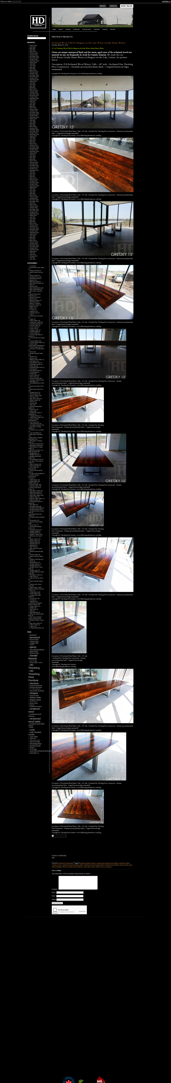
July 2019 (32, 137)
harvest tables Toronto (36, 662)
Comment (55, 889)
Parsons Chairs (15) (35, 484)
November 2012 (34, 246)
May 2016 (32, 192)
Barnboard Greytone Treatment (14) (34, 279)
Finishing (97, 29)
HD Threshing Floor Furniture (34, 675)
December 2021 (34, 93)
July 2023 (32, 64)
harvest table (33, 661)
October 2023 (33, 59)
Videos (113, 6)
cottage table (34, 643)
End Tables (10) (34, 361)
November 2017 (34, 167)
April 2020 (32, 125)
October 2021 (33, 97)
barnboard (33, 635)
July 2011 (32, 257)
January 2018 (33, 164)
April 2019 (32, 142)
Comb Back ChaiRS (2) (36, 322)
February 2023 (34, 72)
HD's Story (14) (34, 397)
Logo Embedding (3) (35, 433)
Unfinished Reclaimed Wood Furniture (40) (35, 603)
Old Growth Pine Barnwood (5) (33, 468)
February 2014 (34, 225)
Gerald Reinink (32, 657)
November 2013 (34, 229)
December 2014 (34, 209)
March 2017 (33, 178)
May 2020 (32, 123)
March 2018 (33, 161)
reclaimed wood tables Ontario (114, 865)
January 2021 (33, 111)
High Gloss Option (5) (36, 398)
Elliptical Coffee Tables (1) (37, 359)
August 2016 (33, 187)
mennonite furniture (37, 691)
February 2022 (34, 90)
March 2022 (33, 89)
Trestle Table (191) (35, 593)
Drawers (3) (33, 356)
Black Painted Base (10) (36, 288)
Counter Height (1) (35, 331)
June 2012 (33, 254)
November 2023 (34, 58)
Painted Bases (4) (35, 479)
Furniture (76, 29)
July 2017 (32, 171)
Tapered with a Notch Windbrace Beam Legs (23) (36, 588)
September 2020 (34, 117)
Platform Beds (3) (35, 497)
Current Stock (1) (35, 333)
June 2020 (33, 122)
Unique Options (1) (35, 606)
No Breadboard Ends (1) (37, 459)
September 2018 (34, 151)
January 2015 (33, 207)
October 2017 (33, 168)
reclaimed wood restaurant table (94, 865)
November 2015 (34, 201)
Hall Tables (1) (34, 381)
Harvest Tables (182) (36, 395)
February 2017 (34, 179)
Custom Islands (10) (35, 341)
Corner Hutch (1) (34, 327)
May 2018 (32, 157)
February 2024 (34, 53)
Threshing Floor (36, 744)
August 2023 (33, 62)
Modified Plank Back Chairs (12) (34, 457)
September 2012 (34, 249)
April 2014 (32, 221)
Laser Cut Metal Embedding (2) (33, 419)
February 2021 (34, 109)
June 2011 (32, 259)
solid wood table (35, 742)
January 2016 (33, 198)
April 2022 (32, 87)
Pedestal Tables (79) (35, 486)
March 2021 (33, 107)
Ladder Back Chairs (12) (37, 417)
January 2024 (33, 55)
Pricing (112, 29)
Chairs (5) (32, 319)
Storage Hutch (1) (35, 565)
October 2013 (33, 231)
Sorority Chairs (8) (35, 554)
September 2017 (34, 170)
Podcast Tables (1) (35, 500)
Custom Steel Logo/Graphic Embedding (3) (36, 344)
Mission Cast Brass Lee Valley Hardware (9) (35, 450)
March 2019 (33, 143)
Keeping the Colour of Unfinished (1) (35, 413)
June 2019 (33, 139)
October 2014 (33, 212)
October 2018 (33, 150)
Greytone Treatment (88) (37, 380)
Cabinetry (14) (34, 311)
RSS (35, 767)
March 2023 (33, 70)
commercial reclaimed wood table (107, 863)
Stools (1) (32, 561)
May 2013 (32, 237)
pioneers (32, 705)
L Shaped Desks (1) (35, 415)
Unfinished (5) (34, 601)
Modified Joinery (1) (35, 454)
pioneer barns (33, 701)
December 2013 (34, 228)
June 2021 (33, 103)
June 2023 (33, 65)
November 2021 (34, 95)
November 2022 (34, 76)
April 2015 (32, 203)
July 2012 (32, 253)
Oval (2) (32, 478)
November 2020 (34, 114)
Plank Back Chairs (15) (36, 490)
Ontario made (35, 697)
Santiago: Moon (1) (35, 532)
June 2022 (33, 84)
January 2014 (33, 226)
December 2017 (34, 165)
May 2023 (32, 67)
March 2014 (33, 223)
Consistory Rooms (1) (36, 323)
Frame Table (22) (34, 375)
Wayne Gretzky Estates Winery (73, 867)
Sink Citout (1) (34, 546)
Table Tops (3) (34, 576)
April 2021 (32, 106)
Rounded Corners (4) (36, 529)
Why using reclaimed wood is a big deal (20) (34, 617)
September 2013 (34, 232)
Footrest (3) (33, 373)
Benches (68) (33, 286)
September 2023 (34, 61)
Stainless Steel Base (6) (36, 559)
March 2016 (33, 195)
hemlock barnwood (36, 687)
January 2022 (33, 92)
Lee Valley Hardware (35, 689)
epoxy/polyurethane (37, 650)
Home (54, 29)
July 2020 (32, 120)
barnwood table (34, 639)
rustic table (34, 737)
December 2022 (34, 75)
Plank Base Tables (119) (36, 495)
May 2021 (32, 104)
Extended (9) (33, 369)
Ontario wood (35, 700)
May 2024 (32, 48)
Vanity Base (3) (34, 609)
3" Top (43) (33, 266)
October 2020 (33, 115)
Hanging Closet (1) (35, 392)
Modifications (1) (34, 453)
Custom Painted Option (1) (37, 342)
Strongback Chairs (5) (36, 575)
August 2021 (33, 100)
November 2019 (34, 131)
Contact (105, 29)
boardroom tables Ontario (87, 863)
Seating (68, 29)
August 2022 (33, 81)
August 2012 (33, 251)
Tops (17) (32, 590)
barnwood (35, 637)
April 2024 (32, 50)
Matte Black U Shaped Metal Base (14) (35, 438)
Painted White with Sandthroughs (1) (34, 482)
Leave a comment (106, 867)
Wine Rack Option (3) (36, 623)
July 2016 (32, 189)
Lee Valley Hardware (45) (37, 425)
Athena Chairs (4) (35, 275)
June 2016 (33, 190)
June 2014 (33, 218)
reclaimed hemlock (36, 706)
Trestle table (33, 749)
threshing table (35, 746)
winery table (95, 867)
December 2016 (34, 182)
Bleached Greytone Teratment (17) (34, 294)
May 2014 (32, 220)
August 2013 (33, 234)
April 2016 (32, 193)
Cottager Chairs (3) (35, 330)
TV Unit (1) (33, 600)
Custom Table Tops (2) (36, 347)
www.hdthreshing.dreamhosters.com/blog (45, 751)
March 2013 (33, 240)
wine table (87, 867)
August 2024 (33, 45)
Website (54, 899)
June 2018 (33, 156)
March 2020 (33, 126)
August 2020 (33, 118)
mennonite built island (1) (37, 444)
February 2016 (34, 196)
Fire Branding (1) (34, 372)
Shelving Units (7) (35, 543)
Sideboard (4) (33, 545)
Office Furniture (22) (35, 464)
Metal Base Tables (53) (36, 445)
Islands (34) (33, 411)
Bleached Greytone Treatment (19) (34, 297)
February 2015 (34, 206)
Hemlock (34, 683)
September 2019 (34, 134)
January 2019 (33, 145)
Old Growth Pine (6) (35, 465)
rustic (32, 730)
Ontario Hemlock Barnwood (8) (33, 475)
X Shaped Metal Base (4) (37, 628)
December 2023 (34, 56)
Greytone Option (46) (36, 378)
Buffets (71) (33, 308)
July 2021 (32, 101)
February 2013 (34, 242)
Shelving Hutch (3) (35, 542)
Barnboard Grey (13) (36, 277)
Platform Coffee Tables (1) (37, 498)
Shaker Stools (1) (35, 540)
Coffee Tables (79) (35, 320)
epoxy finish (34, 651)
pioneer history (34, 703)
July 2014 (32, 217)
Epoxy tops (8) (34, 366)
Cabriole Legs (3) (34, 312)
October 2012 (33, 248)
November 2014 (34, 210)
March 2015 (33, 204)
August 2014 (33, 215)
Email (54, 896)
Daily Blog (126, 6)
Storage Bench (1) (35, 562)
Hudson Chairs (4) (35, 400)
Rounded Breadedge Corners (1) (34, 527)
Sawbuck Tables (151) (36, 534)
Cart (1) (32, 314)
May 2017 (32, 175)
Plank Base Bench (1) (36, 493)
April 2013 (32, 238)
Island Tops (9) (34, 409)
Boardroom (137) (34, 302)
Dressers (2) (33, 358)
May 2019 (32, 140)
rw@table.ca (166, 1)
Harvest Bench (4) (35, 394)
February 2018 (34, 162)
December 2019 (34, 129)
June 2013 (33, 235)
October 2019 (33, 132)
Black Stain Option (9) (36, 289)
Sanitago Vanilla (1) (35, 531)
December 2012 (34, 245)
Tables (60, 29)
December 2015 (34, 199)
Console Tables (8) (35, 325)
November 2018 (34, 148)
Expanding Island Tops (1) (37, 367)
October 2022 (33, 78)
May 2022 (32, 86)
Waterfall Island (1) (35, 612)
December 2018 (34, 147)
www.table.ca (34, 753)
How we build (86, 29)
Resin (31, 727)
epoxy (33, 647)
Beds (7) (32, 284)
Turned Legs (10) (35, 598)
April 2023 (32, 68)
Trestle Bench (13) (35, 592)
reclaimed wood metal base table (72, 865)
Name (54, 892)
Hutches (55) (33, 403)
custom (32, 644)
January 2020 (33, 128)
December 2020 (34, 112)
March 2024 (33, 51)
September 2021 (34, 98)
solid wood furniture (35, 740)
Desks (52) (33, 351)
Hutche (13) (33, 401)
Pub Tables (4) (34, 504)
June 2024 (33, 47)
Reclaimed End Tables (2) (37, 508)
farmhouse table (34, 653)
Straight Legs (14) (35, 570)
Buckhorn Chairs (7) (35, 305)
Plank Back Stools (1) (36, 492)
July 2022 (32, 83)
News (103, 6)
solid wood (33, 738)
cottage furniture (34, 641)
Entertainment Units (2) (36, 364)
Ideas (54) (32, 405)
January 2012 (33, 256)
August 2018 (33, 153)
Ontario (34, 693)
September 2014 (34, 214)
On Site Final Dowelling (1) (37, 473)
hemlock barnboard (36, 685)
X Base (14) (33, 626)
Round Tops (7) (34, 525)
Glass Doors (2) (34, 376)
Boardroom (61, 863)
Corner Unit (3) (34, 328)
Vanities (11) (33, 607)
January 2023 (33, 73)
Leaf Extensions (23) (35, 423)
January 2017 (33, 181)
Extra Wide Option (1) (36, 370)
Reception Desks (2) (35, 506)
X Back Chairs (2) (35, 624)
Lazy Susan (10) (34, 422)
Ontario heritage (34, 695)
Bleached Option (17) (36, 300)
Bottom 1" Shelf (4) (35, 303)
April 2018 (32, 159)
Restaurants (69, 863)
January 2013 (33, 243)
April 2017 (32, 176)
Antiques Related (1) (35, 270)
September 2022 (34, 79)
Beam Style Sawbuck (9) (37, 283)
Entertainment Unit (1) (36, 362)
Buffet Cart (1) (34, 306)
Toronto (32, 747)
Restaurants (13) (34, 520)
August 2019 (33, 136)
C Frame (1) (33, 309)
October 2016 (33, 184)
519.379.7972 (16, 1)
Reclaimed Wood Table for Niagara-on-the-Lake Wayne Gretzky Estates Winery (88, 42)
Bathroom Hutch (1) (35, 281)
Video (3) (32, 610)
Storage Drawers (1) (35, 564)
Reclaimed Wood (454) (36, 509)
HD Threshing (36, 21)
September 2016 (34, 186)
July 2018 (32, 154)
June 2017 (33, 173)
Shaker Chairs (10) (35, 539)
